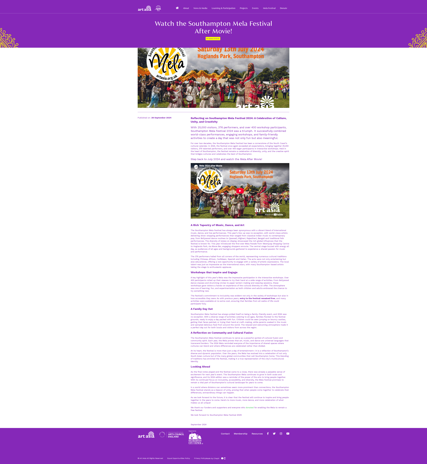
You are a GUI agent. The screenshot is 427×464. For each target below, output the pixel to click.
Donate (283, 8)
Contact (225, 433)
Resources (257, 433)
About (186, 8)
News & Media (200, 8)
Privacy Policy (200, 458)
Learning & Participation (223, 8)
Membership (240, 433)
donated (250, 407)
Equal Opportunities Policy (178, 458)
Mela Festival (269, 8)
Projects (244, 8)
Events (255, 8)
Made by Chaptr (213, 458)
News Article (213, 38)
